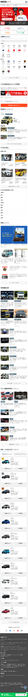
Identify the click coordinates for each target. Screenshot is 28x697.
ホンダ (12, 639)
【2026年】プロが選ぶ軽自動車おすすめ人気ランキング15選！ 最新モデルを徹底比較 (17, 138)
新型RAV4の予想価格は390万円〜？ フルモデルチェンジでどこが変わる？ (20, 404)
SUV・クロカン (23, 647)
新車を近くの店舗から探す (20, 32)
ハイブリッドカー (13, 649)
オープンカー (6, 649)
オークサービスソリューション (19, 675)
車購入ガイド (12, 427)
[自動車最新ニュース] (6, 630)
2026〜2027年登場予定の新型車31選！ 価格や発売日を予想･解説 (7, 404)
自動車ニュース (3, 664)
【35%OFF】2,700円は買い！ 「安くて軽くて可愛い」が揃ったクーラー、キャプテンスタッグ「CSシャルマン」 (18, 267)
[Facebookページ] (10, 630)
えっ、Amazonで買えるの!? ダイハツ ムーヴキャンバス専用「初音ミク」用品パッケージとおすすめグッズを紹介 (7, 260)
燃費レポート (22, 665)
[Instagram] (14, 630)
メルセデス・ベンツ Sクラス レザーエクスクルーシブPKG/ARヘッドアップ (6, 179)
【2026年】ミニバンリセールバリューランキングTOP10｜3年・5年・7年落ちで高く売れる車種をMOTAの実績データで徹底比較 (18, 377)
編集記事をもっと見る (14, 444)
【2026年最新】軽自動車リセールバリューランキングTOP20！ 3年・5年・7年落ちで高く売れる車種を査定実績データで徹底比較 (17, 131)
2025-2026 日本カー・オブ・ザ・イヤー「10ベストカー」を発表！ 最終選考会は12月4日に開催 (20, 260)
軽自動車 (2, 646)
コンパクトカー (8, 646)
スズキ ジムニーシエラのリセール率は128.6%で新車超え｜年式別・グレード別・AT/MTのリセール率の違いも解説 (18, 350)
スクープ (16, 401)
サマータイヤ (11, 660)
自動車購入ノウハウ (11, 135)
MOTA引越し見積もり (12, 671)
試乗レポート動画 (21, 664)
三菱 (25, 639)
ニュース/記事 (3, 662)
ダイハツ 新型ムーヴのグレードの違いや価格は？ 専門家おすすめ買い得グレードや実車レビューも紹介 (18, 430)
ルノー (5, 644)
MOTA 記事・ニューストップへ (14, 383)
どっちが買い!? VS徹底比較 (6, 665)
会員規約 (21, 684)
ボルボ (2, 644)
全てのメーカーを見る (14, 77)
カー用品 (2, 658)
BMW (10, 642)
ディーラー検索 (19, 654)
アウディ (22, 642)
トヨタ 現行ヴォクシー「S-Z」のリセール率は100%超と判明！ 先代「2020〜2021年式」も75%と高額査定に (18, 368)
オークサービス (9, 675)
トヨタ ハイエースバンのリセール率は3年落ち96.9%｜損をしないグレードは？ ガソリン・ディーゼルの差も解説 (20, 304)
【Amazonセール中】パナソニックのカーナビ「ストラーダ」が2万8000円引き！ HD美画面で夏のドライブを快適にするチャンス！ (18, 275)
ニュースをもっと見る (14, 282)
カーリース (20, 5)
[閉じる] (26, 692)
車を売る (7, 28)
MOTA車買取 (3, 5)
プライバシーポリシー (4, 684)
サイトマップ (6, 685)
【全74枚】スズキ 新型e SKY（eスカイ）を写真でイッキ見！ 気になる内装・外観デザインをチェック (18, 332)
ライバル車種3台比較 (15, 665)
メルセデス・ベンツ (4, 642)
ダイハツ (2, 640)
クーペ (2, 649)
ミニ (25, 642)
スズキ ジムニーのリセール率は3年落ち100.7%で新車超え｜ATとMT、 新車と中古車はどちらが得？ (18, 359)
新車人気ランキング (4, 656)
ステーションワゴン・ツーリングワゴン (8, 647)
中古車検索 (15, 5)
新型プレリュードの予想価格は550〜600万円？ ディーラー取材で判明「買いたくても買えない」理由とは (18, 413)
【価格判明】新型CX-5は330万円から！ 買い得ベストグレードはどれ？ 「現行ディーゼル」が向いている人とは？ (18, 421)
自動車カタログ (9, 5)
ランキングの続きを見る (14, 622)
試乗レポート (14, 664)
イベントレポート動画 (5, 667)
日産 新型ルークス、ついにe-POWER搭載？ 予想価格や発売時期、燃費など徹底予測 (18, 438)
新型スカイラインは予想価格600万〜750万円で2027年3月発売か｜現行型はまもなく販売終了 (17, 23)
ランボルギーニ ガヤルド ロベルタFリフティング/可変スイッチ (21, 179)
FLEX (2, 676)
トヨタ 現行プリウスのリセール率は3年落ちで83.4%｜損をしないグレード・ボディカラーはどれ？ (20, 323)
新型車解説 (11, 329)
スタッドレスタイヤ (4, 660)
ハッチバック (14, 646)
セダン (18, 646)
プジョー (12, 644)
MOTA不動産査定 (4, 671)
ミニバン (18, 647)
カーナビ (16, 660)
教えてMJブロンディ (13, 667)
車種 (1, 97)
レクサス (5, 639)
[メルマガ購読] (21, 630)
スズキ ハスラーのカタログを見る (14, 143)
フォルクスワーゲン (15, 642)
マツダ (15, 639)
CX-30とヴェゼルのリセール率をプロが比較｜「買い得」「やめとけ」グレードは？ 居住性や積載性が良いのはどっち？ (7, 304)
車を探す (20, 28)
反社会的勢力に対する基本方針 (14, 684)
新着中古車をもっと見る (14, 186)
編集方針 (2, 685)
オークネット (3, 675)
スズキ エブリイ (4, 163)
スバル (19, 639)
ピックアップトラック (21, 649)
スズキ (22, 639)
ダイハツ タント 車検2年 (20, 163)
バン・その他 (3, 650)
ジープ (8, 644)
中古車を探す (7, 32)
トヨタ (2, 639)
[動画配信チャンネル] (17, 630)
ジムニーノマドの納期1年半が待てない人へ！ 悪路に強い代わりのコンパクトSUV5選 (7, 322)
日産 (9, 639)
